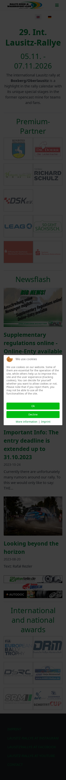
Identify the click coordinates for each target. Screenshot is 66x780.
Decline (33, 414)
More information (26, 421)
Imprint (45, 421)
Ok (33, 406)
